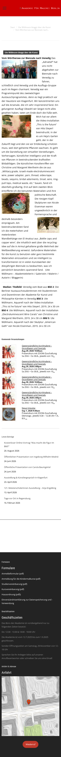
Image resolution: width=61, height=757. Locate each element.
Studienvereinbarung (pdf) (14, 584)
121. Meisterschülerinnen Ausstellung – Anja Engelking (30, 487)
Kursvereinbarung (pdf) (13, 589)
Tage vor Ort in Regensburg (17, 498)
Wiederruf (30, 744)
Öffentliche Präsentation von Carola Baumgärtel (27, 467)
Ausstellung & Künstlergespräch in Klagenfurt (25, 477)
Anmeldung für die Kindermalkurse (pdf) (21, 578)
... (54, 355)
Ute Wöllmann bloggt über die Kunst (21, 52)
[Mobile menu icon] (4, 8)
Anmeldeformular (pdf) (13, 573)
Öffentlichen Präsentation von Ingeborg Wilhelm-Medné (31, 456)
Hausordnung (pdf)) (11, 594)
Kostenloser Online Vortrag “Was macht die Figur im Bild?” (29, 444)
